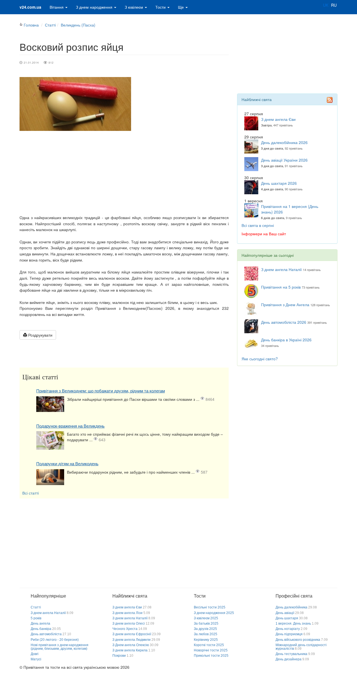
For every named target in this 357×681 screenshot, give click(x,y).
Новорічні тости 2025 (211, 650)
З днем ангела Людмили (131, 640)
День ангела (40, 623)
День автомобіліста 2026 (283, 322)
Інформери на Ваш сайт (264, 233)
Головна (31, 25)
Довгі (34, 654)
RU (334, 5)
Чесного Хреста (125, 629)
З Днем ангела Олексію (130, 645)
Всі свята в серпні (258, 225)
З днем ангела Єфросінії (131, 634)
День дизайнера (288, 659)
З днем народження (95, 7)
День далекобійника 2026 (284, 142)
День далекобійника (291, 607)
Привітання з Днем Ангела (285, 304)
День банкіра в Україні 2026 (286, 339)
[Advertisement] (124, 173)
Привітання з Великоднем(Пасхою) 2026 (135, 308)
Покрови (119, 656)
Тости (161, 7)
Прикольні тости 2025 (211, 656)
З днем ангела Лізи (127, 613)
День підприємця (289, 634)
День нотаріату (288, 629)
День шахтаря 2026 (279, 183)
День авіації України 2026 (284, 160)
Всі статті (30, 493)
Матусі (36, 659)
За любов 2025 (205, 634)
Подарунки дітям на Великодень (67, 463)
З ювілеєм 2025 (206, 618)
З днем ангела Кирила (130, 650)
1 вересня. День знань (293, 623)
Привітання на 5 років (281, 287)
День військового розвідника (298, 640)
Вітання (57, 7)
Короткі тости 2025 (209, 645)
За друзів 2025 (205, 629)
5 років (36, 618)
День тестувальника (291, 654)
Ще (181, 7)
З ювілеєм (134, 7)
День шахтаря (287, 618)
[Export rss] (329, 100)
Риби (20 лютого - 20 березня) (55, 640)
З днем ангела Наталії (281, 269)
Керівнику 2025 (206, 640)
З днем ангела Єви (278, 119)
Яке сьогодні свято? (260, 358)
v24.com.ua (30, 7)
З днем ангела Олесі (128, 623)
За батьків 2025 (206, 623)
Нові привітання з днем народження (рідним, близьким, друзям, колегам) (59, 647)
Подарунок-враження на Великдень (70, 426)
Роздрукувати (39, 335)
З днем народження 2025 (214, 613)
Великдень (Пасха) (78, 25)
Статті (50, 25)
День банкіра (41, 629)
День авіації (285, 613)
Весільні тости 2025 (209, 607)
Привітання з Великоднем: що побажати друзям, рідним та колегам (100, 391)
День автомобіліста (46, 634)
